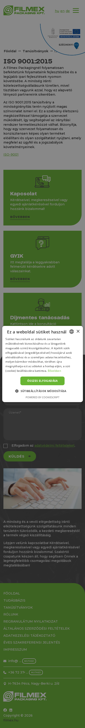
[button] (42, 391)
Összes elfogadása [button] (42, 381)
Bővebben (54, 371)
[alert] (42, 364)
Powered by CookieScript (42, 397)
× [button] (78, 331)
